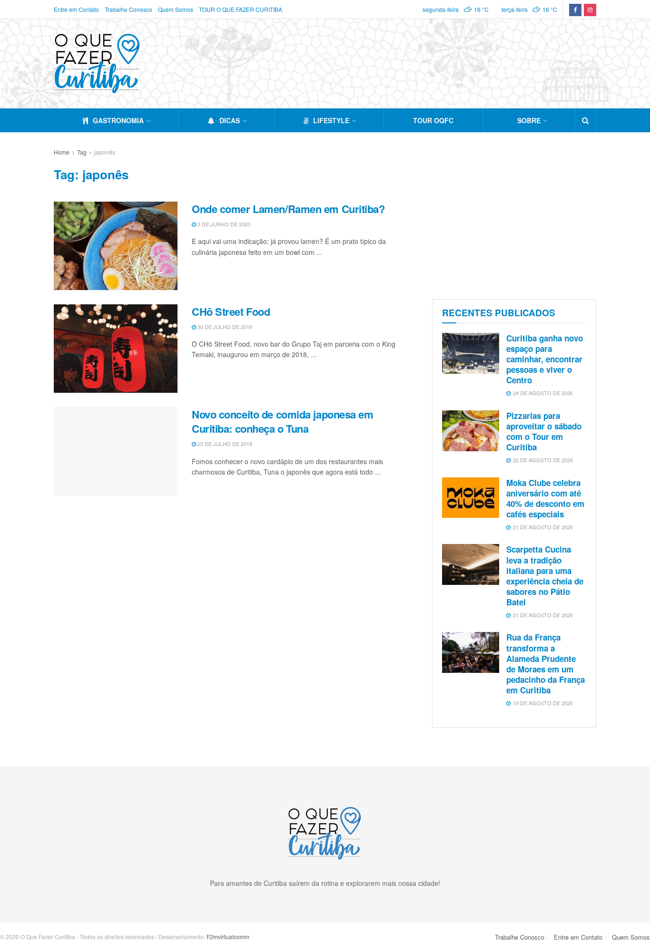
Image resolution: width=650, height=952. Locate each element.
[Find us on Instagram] (590, 9)
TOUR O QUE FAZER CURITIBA (240, 9)
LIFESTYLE (331, 120)
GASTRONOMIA (118, 120)
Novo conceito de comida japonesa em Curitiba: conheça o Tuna (283, 422)
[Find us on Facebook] (575, 9)
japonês (104, 152)
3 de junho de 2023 (223, 224)
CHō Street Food (231, 311)
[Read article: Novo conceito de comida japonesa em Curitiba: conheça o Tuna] (115, 451)
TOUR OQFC (433, 120)
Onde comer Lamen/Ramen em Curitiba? (288, 208)
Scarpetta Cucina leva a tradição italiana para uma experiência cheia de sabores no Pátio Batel (544, 575)
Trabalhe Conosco (128, 9)
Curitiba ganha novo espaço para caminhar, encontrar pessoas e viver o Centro (544, 359)
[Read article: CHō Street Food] (115, 348)
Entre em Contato (76, 9)
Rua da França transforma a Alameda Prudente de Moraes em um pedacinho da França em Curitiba (545, 663)
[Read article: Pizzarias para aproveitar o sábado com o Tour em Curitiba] (470, 430)
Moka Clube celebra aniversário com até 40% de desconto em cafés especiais (545, 498)
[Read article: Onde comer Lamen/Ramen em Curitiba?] (115, 246)
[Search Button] (585, 120)
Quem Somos (175, 9)
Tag (82, 152)
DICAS (229, 120)
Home (61, 152)
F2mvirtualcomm (228, 937)
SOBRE (529, 120)
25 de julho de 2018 (224, 443)
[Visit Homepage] (96, 63)
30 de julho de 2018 (224, 326)
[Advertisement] (514, 213)
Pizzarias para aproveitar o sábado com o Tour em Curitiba (543, 431)
